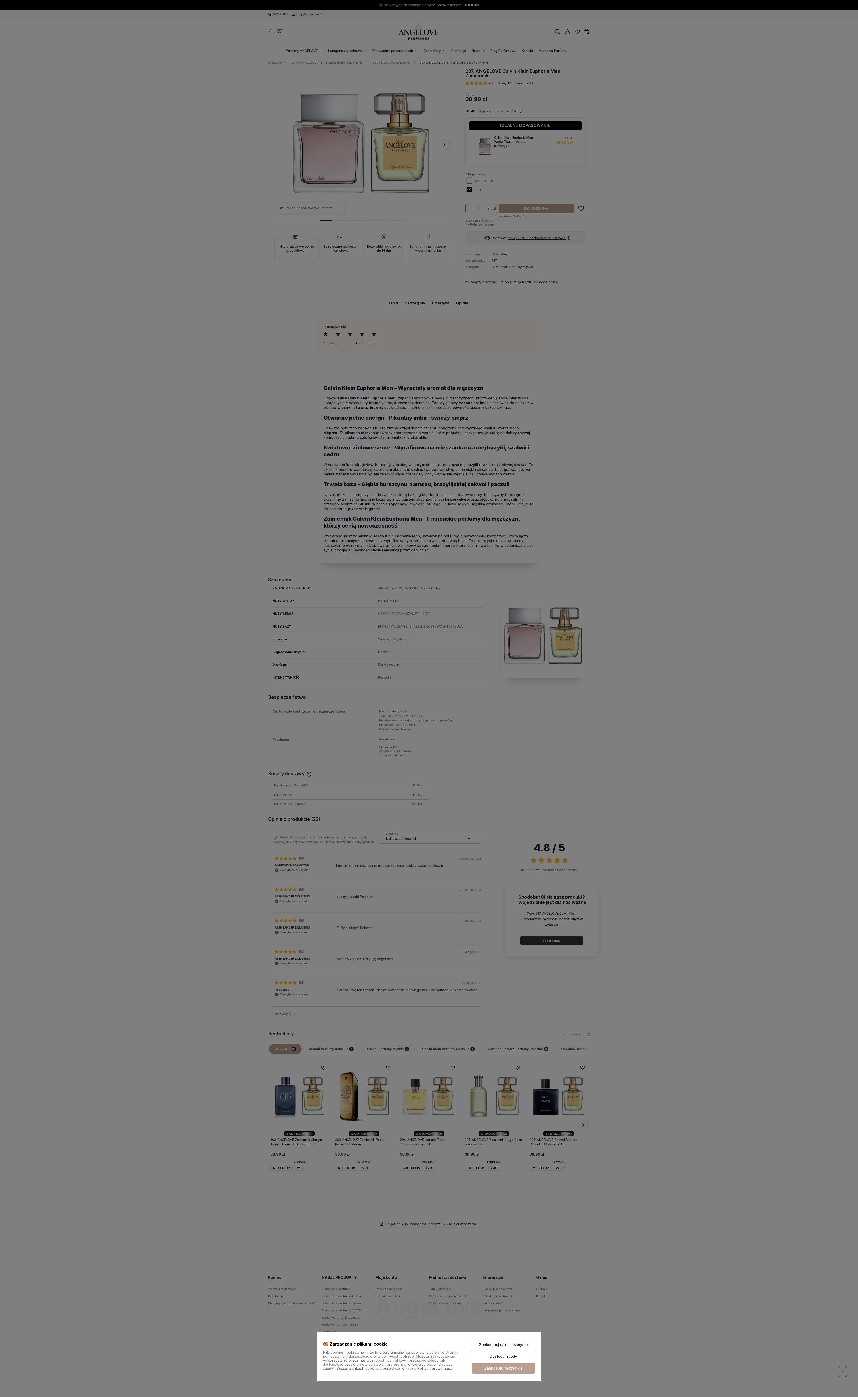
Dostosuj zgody (503, 1356)
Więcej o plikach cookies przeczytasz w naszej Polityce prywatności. (395, 1368)
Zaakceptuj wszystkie (503, 1368)
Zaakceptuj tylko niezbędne (503, 1344)
